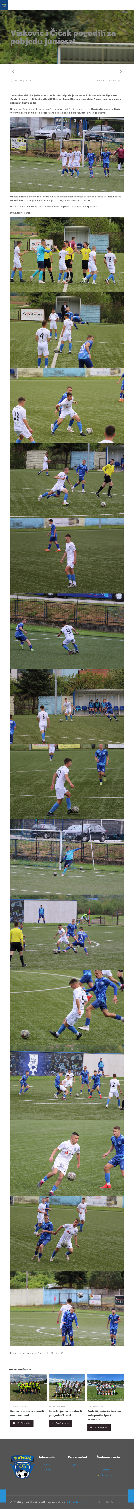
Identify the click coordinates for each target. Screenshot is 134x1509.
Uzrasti (105, 1469)
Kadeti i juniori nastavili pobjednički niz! (65, 1413)
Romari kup (107, 1475)
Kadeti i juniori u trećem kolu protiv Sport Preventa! (104, 1415)
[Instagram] (107, 1502)
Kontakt (48, 1464)
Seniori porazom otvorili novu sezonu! (27, 1413)
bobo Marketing (75, 1502)
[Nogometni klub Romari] (4, 5)
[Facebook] (103, 1502)
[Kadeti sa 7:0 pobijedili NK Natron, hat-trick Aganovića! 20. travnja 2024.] (3, 1495)
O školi (104, 1464)
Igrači (75, 1464)
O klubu (47, 1469)
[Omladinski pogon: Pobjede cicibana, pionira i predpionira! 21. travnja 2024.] (131, 1495)
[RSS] (112, 1502)
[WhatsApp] (98, 1502)
